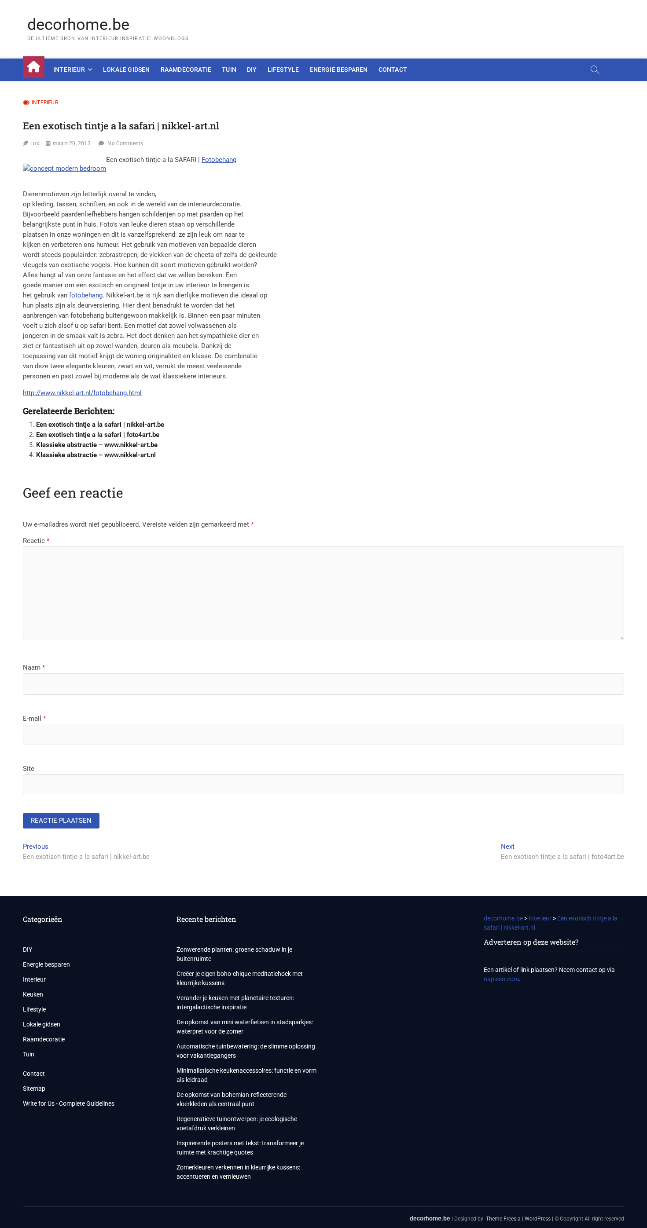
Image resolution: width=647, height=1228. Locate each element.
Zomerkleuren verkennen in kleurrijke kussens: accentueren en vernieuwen (238, 1172)
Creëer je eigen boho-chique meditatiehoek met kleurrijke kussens (239, 978)
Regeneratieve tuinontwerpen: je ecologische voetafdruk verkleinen (236, 1123)
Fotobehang (219, 160)
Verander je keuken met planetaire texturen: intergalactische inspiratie (235, 1002)
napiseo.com (501, 978)
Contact (393, 69)
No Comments (125, 143)
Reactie (36, 541)
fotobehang (86, 295)
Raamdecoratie (186, 69)
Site (28, 769)
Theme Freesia (503, 1219)
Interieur (69, 69)
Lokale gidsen (126, 69)
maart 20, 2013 (72, 143)
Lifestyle (283, 69)
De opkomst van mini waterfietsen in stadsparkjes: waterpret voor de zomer (244, 1027)
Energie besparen (338, 69)
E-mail (34, 718)
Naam (34, 667)
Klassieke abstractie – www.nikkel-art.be (97, 445)
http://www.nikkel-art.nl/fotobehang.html (82, 393)
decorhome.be (78, 24)
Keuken (33, 994)
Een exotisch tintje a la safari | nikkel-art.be (100, 425)
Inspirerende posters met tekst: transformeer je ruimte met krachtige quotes (240, 1148)
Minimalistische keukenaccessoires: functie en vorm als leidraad (246, 1075)
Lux (34, 143)
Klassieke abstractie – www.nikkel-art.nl (96, 455)
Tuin (229, 69)
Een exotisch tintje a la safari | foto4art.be (97, 435)
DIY (252, 69)
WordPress (538, 1219)
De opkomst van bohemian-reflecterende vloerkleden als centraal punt (231, 1099)
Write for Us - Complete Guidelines (68, 1103)
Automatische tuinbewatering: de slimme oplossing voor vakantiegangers (245, 1051)
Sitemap (34, 1088)
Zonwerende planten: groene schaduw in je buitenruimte (234, 954)
